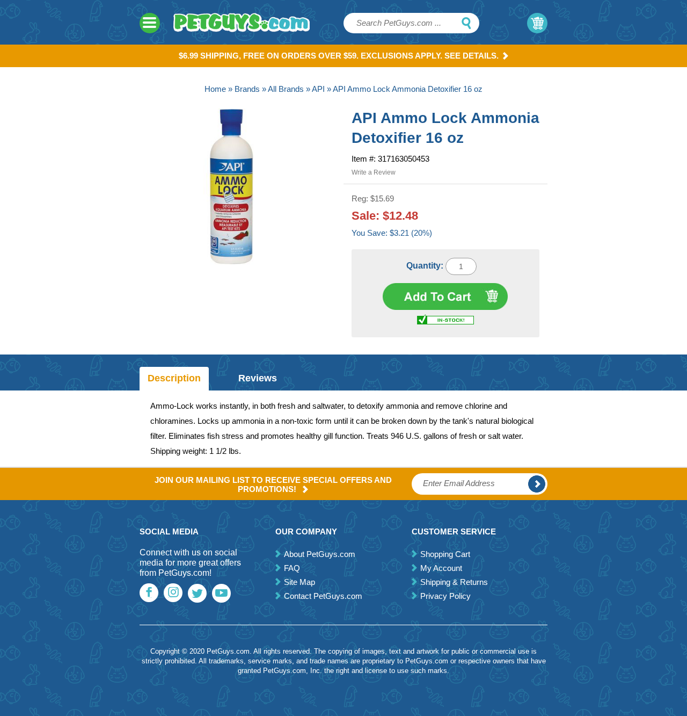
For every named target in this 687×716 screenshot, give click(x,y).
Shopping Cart (445, 554)
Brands (247, 88)
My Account (441, 568)
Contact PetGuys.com (323, 596)
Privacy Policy (445, 596)
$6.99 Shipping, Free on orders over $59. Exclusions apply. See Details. (339, 55)
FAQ (292, 568)
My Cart (537, 23)
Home (215, 88)
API (318, 88)
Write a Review (374, 172)
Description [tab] (174, 378)
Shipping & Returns (454, 582)
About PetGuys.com (319, 554)
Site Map (299, 582)
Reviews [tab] (257, 378)
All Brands (286, 88)
